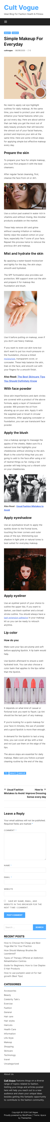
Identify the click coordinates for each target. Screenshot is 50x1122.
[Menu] (5, 21)
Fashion (15, 33)
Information (10, 1033)
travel (7, 1059)
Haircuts (8, 1025)
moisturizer (9, 358)
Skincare (8, 1050)
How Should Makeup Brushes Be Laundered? (20, 952)
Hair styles (9, 1020)
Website (8, 889)
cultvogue (8, 50)
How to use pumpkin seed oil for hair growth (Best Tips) (22, 974)
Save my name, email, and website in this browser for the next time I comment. (23, 904)
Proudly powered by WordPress (18, 1115)
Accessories (10, 990)
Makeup (8, 1042)
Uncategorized (11, 1063)
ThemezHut (26, 1118)
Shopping (9, 1046)
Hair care (8, 1016)
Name (8, 865)
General (8, 1012)
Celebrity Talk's (12, 999)
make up (21, 773)
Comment (10, 830)
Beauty (7, 33)
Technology (10, 1055)
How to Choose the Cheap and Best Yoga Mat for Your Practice (22, 944)
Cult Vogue (21, 7)
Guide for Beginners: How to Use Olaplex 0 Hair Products (24, 967)
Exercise (8, 1003)
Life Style (8, 1038)
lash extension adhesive (16, 617)
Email (8, 877)
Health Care (10, 1029)
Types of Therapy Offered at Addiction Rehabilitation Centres (23, 959)
